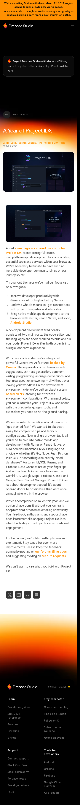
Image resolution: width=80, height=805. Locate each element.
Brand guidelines (18, 785)
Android (49, 762)
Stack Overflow (17, 765)
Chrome (49, 769)
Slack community (18, 772)
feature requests (54, 556)
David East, (10, 142)
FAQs (10, 792)
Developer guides (19, 707)
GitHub (11, 737)
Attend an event (54, 737)
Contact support (18, 758)
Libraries (13, 731)
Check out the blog (56, 707)
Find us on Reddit (55, 714)
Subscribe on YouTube (52, 729)
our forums (43, 552)
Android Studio (21, 323)
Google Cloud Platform (53, 784)
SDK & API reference (14, 715)
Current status (57, 686)
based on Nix (15, 394)
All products (52, 792)
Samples (12, 724)
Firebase (49, 775)
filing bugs (59, 552)
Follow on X (51, 720)
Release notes (16, 778)
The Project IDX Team (52, 142)
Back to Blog (20, 114)
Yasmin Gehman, (28, 142)
